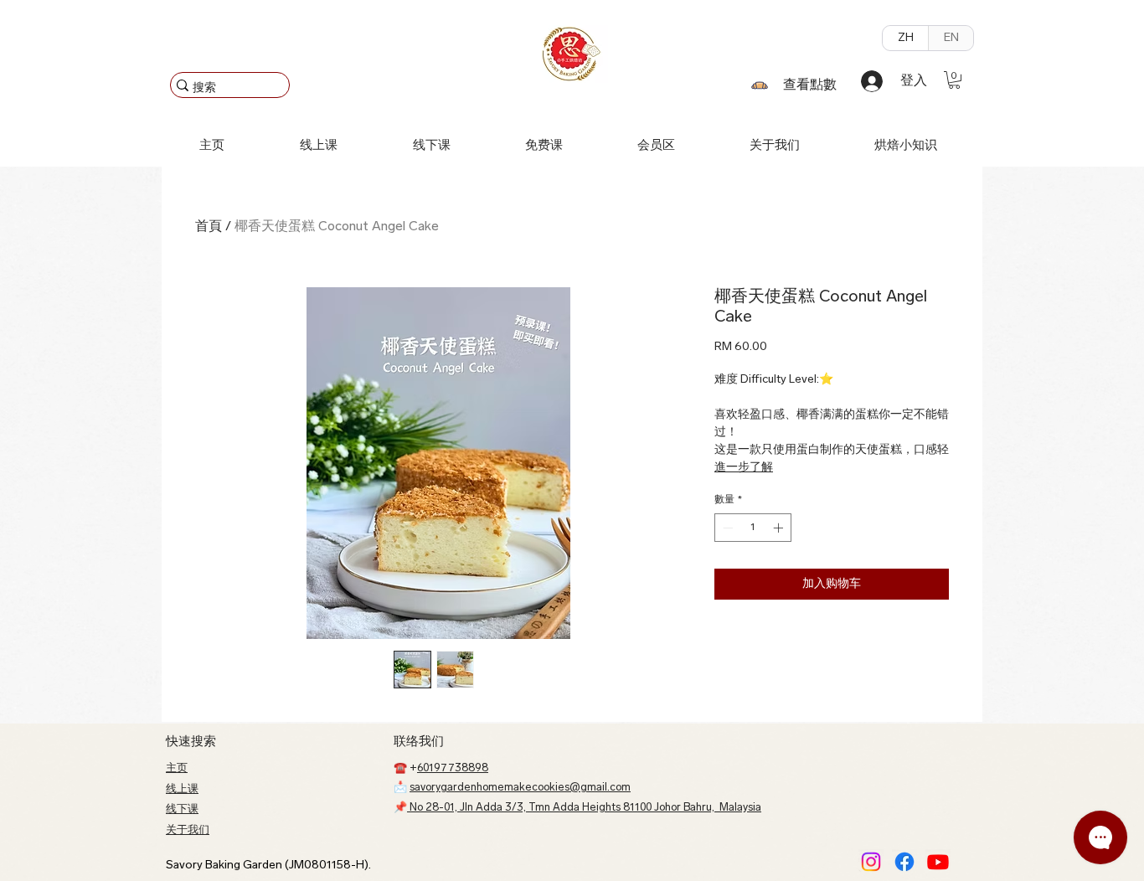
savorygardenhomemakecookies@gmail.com (520, 787)
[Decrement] (726, 527)
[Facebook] (904, 861)
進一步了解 (743, 467)
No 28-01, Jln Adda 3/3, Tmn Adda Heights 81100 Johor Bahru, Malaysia (584, 807)
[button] (954, 80)
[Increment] (779, 527)
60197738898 (452, 768)
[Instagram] (871, 861)
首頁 (208, 227)
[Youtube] (938, 861)
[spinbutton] (752, 527)
